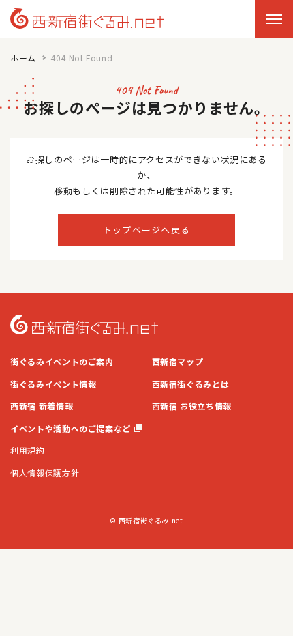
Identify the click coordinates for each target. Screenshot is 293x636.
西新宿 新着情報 (41, 405)
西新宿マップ (178, 361)
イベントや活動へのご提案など (70, 428)
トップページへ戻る (147, 229)
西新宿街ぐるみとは (191, 384)
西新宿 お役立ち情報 (192, 405)
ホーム (23, 57)
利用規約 (27, 450)
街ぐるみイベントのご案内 (62, 361)
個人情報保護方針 (44, 472)
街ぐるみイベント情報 (53, 384)
